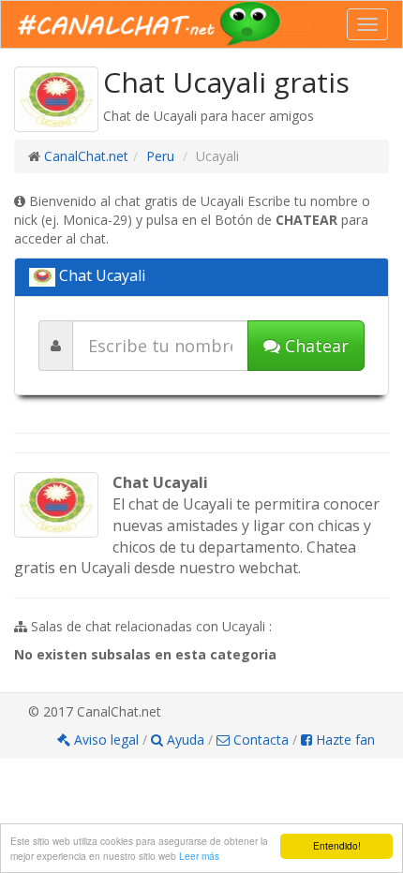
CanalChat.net (86, 156)
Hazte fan (343, 739)
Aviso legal (106, 739)
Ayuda (185, 739)
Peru (160, 156)
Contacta (259, 739)
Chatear (314, 345)
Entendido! (337, 845)
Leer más (199, 856)
